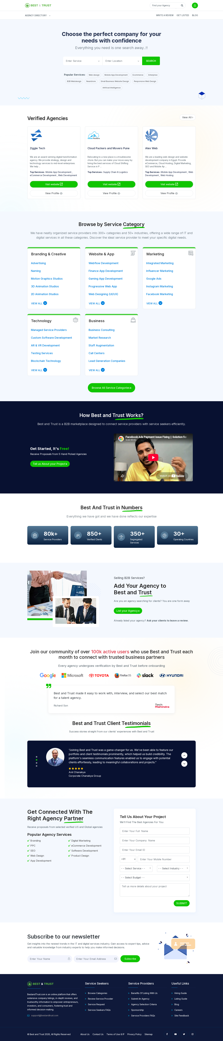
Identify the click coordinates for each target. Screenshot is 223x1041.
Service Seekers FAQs (99, 1010)
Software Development (84, 850)
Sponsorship (137, 1010)
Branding (35, 840)
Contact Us (98, 1034)
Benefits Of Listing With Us (144, 993)
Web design (94, 75)
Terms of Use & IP (115, 1034)
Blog (195, 15)
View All (187, 117)
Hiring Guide (180, 993)
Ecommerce (138, 75)
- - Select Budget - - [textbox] (132, 877)
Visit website (52, 184)
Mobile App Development (116, 75)
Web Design (37, 855)
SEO (32, 850)
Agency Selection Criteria (144, 1004)
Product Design (80, 855)
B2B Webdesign (74, 81)
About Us (85, 1034)
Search (151, 60)
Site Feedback (181, 1015)
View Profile (52, 193)
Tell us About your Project (49, 463)
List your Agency (127, 610)
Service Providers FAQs (143, 1015)
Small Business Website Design (115, 81)
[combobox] (136, 868)
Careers (178, 1010)
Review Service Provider (100, 998)
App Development (40, 860)
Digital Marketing (80, 840)
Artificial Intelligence (112, 88)
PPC (32, 845)
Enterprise (152, 75)
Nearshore (91, 81)
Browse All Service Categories (111, 387)
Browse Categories (97, 993)
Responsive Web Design (145, 81)
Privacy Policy (134, 1034)
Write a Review (165, 15)
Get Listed (183, 15)
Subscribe (130, 958)
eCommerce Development (86, 845)
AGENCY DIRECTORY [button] (26, 15)
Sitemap (149, 1034)
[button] (39, 303)
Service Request (96, 1004)
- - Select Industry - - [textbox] (170, 868)
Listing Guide (180, 998)
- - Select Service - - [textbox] (133, 868)
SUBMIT (181, 903)
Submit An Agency (140, 998)
